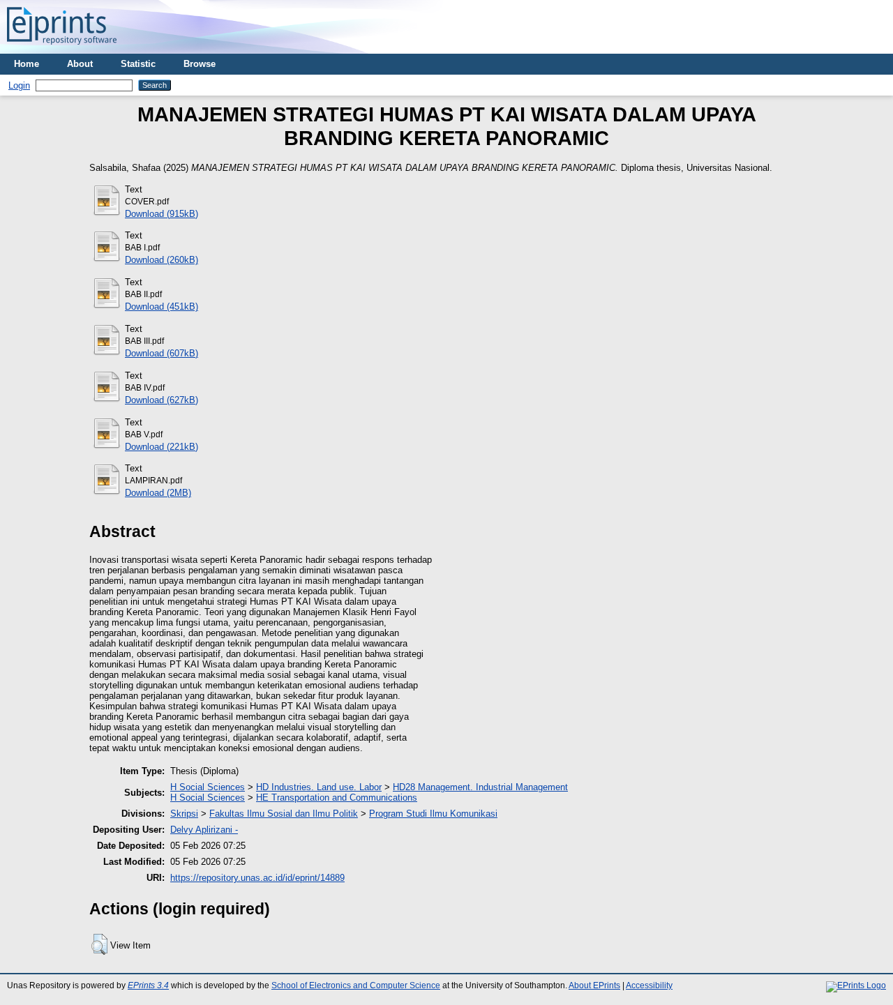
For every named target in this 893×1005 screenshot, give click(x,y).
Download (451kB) (161, 306)
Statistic (138, 64)
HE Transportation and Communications (336, 797)
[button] (99, 944)
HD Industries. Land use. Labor (319, 787)
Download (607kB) (161, 353)
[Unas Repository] (61, 48)
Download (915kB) (161, 214)
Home (26, 64)
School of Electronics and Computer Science (355, 985)
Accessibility (649, 985)
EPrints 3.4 (148, 985)
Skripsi (184, 813)
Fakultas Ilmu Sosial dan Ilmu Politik (283, 813)
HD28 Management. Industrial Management (480, 787)
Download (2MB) (158, 493)
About (80, 64)
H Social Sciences (207, 787)
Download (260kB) (161, 260)
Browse (199, 64)
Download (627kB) (161, 400)
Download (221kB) (161, 446)
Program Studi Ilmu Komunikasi (433, 813)
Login (19, 85)
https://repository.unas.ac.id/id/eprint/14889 (257, 877)
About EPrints (594, 985)
